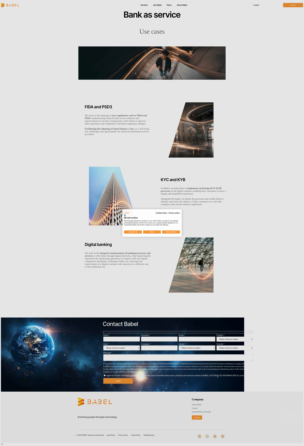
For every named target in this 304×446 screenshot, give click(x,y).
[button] (127, 212)
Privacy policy (174, 213)
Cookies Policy (161, 213)
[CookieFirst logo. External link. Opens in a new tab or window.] (125, 215)
